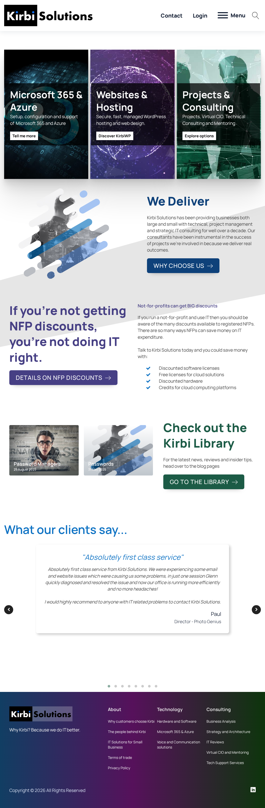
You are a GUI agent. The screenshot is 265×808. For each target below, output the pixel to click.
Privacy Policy (119, 767)
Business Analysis (221, 721)
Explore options (199, 136)
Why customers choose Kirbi (131, 721)
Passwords (101, 463)
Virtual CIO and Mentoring (228, 752)
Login (200, 15)
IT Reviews (215, 741)
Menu (238, 15)
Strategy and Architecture (228, 731)
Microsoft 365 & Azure (175, 731)
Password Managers (37, 463)
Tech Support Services (225, 762)
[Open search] (256, 15)
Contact (171, 15)
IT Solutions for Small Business (125, 744)
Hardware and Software (176, 721)
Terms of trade (120, 757)
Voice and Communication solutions (178, 744)
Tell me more (24, 136)
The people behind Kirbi (127, 731)
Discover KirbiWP (115, 136)
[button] (8, 609)
